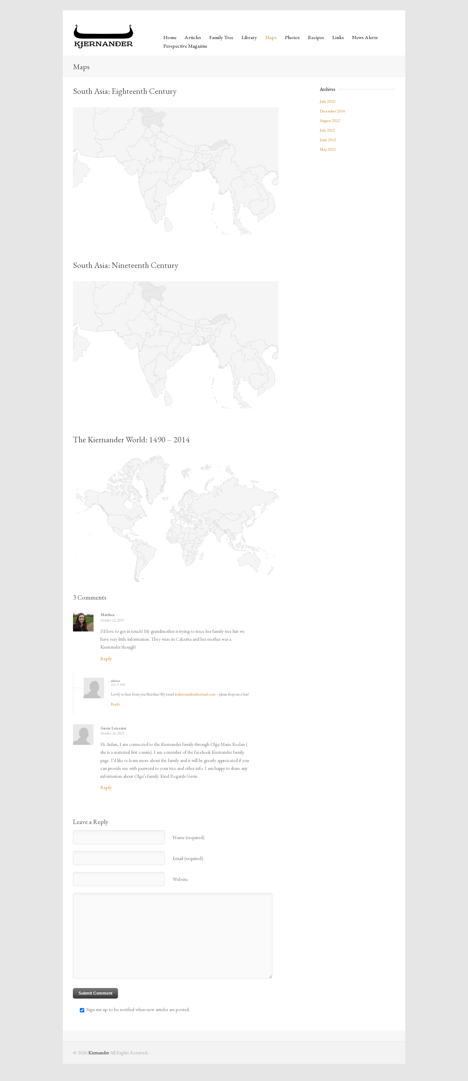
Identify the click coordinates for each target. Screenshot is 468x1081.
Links (338, 37)
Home (169, 37)
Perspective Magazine (185, 45)
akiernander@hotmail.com (196, 694)
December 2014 (332, 111)
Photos (292, 37)
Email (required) (188, 858)
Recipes (316, 37)
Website (180, 879)
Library (249, 37)
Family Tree (221, 37)
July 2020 (327, 101)
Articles (193, 37)
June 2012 (328, 140)
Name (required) (189, 837)
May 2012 (328, 149)
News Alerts (365, 37)
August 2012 (330, 120)
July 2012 (327, 130)
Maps (271, 37)
